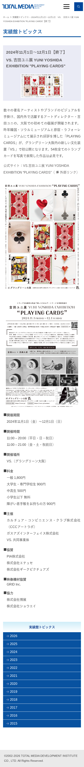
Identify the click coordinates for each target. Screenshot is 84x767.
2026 (13, 636)
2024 (13, 652)
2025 (13, 644)
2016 (13, 715)
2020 (13, 683)
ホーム (6, 17)
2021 (13, 675)
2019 (13, 691)
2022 (13, 668)
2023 (13, 660)
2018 (13, 699)
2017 (13, 707)
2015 (13, 723)
